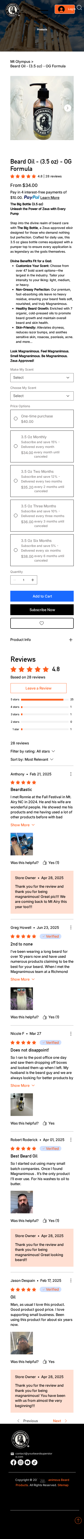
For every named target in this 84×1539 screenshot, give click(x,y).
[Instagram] (21, 1462)
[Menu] (42, 14)
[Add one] (32, 579)
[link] (36, 176)
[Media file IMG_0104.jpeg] (22, 1104)
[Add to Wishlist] (42, 623)
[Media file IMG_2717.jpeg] (22, 1202)
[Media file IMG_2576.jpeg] (22, 1343)
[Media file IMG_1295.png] (22, 844)
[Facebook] (13, 1462)
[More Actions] (70, 774)
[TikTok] (34, 1462)
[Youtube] (27, 1462)
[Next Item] (67, 108)
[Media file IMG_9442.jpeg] (22, 998)
